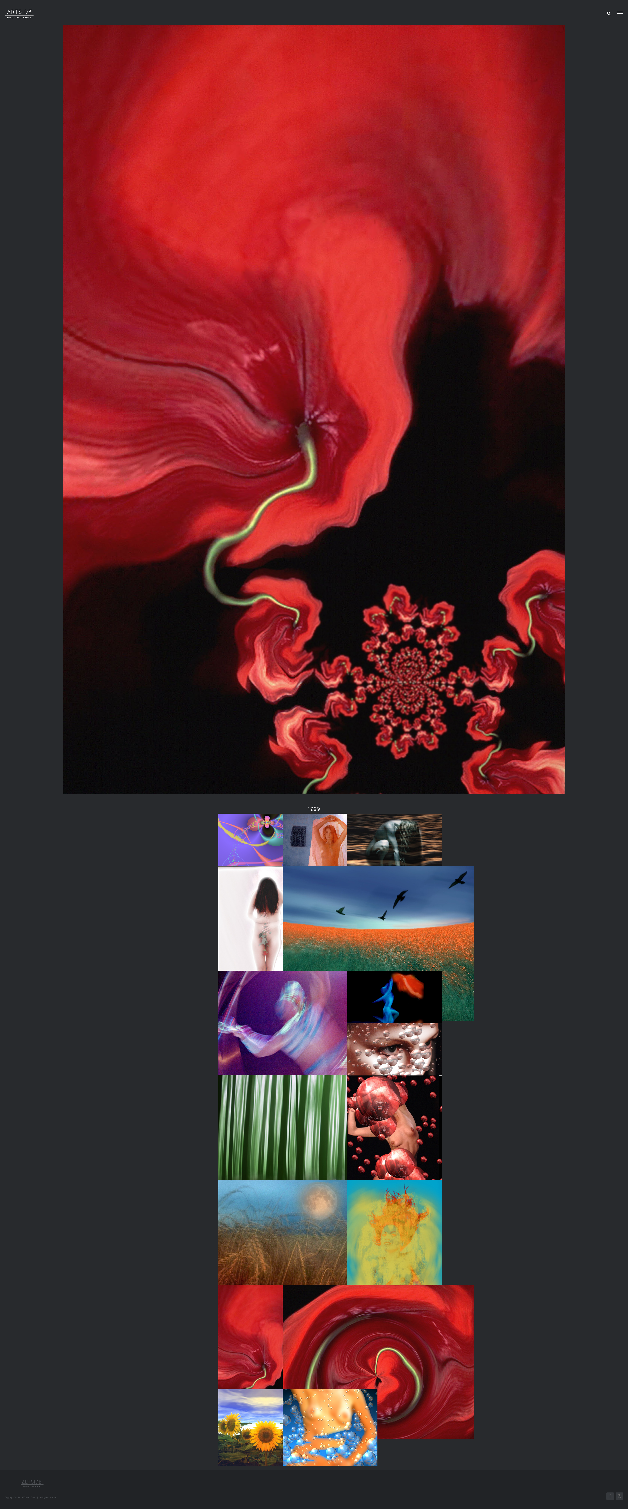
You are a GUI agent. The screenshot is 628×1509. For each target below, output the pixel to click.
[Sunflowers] (265, 1427)
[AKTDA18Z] (330, 852)
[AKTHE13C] (265, 943)
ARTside (31, 1497)
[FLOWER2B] (394, 1257)
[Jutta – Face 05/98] (394, 1061)
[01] (265, 852)
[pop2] (378, 1362)
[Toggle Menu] (620, 13)
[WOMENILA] (330, 1427)
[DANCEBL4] (394, 1009)
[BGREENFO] (314, 1152)
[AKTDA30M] (394, 852)
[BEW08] (314, 1048)
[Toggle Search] (609, 13)
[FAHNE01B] (394, 1152)
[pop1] (265, 1362)
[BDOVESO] (378, 943)
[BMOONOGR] (314, 1257)
